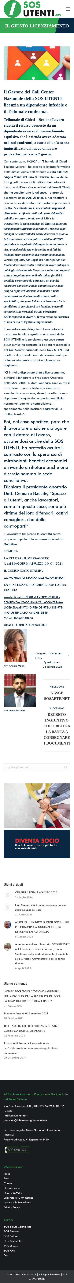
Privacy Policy (12, 1207)
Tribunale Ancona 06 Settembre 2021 (26, 1013)
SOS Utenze (11, 1245)
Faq (6, 1255)
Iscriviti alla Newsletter (17, 1202)
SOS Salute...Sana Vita (17, 1226)
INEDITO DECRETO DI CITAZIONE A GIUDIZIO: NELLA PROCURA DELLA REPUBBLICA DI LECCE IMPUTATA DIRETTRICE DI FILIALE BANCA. (32, 996)
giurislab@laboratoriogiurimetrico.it (25, 1120)
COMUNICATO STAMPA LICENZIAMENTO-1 (35, 578)
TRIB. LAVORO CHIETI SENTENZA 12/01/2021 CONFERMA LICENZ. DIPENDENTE (31, 1028)
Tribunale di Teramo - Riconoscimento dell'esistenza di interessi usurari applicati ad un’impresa (30, 1048)
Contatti (8, 1183)
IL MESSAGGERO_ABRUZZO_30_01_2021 (33, 563)
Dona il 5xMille (13, 1192)
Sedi (6, 1178)
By (51, 662)
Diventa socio (12, 1188)
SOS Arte (9, 1250)
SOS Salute (10, 1236)
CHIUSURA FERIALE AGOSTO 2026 (36, 892)
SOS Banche (11, 1231)
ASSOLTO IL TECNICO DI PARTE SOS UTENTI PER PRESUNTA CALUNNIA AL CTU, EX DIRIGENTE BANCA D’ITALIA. (42, 927)
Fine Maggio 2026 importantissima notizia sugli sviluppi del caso (40, 907)
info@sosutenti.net (15, 1115)
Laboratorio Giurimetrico (18, 1197)
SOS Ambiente (12, 1241)
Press (7, 1173)
